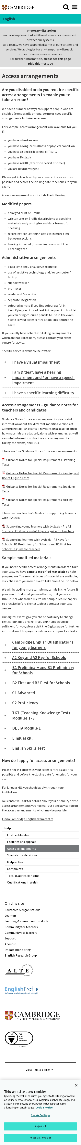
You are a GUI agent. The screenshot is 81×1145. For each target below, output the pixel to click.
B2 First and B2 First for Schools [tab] (41, 682)
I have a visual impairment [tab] (36, 362)
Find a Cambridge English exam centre (27, 819)
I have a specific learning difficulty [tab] (43, 392)
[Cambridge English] (18, 7)
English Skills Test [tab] (28, 748)
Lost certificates (18, 835)
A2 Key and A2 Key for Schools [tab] (39, 657)
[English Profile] (21, 1001)
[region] (40, 1112)
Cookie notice (44, 1107)
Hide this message (40, 63)
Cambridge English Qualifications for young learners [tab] (42, 644)
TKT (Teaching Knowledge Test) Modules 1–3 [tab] (41, 715)
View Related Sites (38, 1070)
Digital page (55, 626)
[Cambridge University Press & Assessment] (32, 1028)
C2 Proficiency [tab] (25, 702)
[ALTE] (19, 983)
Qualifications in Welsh (22, 882)
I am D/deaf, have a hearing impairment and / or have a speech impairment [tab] (43, 377)
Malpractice (15, 862)
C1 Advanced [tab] (23, 692)
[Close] (76, 1085)
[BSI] (19, 1054)
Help (7, 828)
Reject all (40, 1126)
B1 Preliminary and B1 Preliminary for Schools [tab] (43, 670)
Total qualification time (23, 876)
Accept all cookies (40, 1137)
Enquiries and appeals (21, 842)
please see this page (57, 59)
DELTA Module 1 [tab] (26, 728)
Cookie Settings (40, 1115)
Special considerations (22, 855)
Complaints (15, 869)
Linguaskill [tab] (22, 738)
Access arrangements (21, 849)
